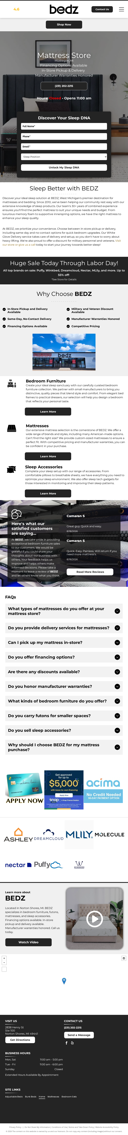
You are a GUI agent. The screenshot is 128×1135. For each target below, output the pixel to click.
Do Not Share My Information (37, 1127)
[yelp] (72, 1043)
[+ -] (64, 984)
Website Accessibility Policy (107, 1127)
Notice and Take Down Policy (81, 1127)
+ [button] (4, 958)
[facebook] (66, 1043)
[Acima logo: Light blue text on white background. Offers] (103, 789)
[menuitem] (15, 1096)
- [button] (4, 962)
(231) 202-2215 (73, 1027)
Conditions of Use (59, 1127)
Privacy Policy (15, 1127)
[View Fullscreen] (4, 969)
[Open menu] (121, 9)
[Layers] (124, 958)
